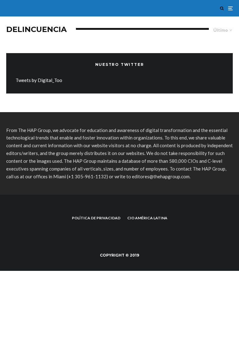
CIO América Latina (147, 218)
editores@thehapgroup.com (161, 176)
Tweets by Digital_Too (39, 80)
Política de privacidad (96, 218)
